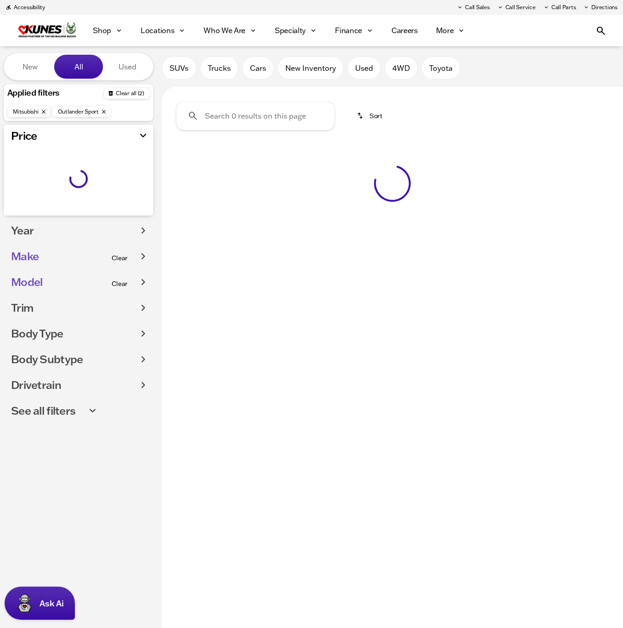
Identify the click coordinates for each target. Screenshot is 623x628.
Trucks (219, 68)
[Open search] (601, 30)
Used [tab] (127, 66)
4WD (401, 68)
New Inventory (310, 68)
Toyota (441, 68)
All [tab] (78, 66)
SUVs (179, 68)
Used (364, 68)
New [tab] (30, 66)
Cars (258, 68)
